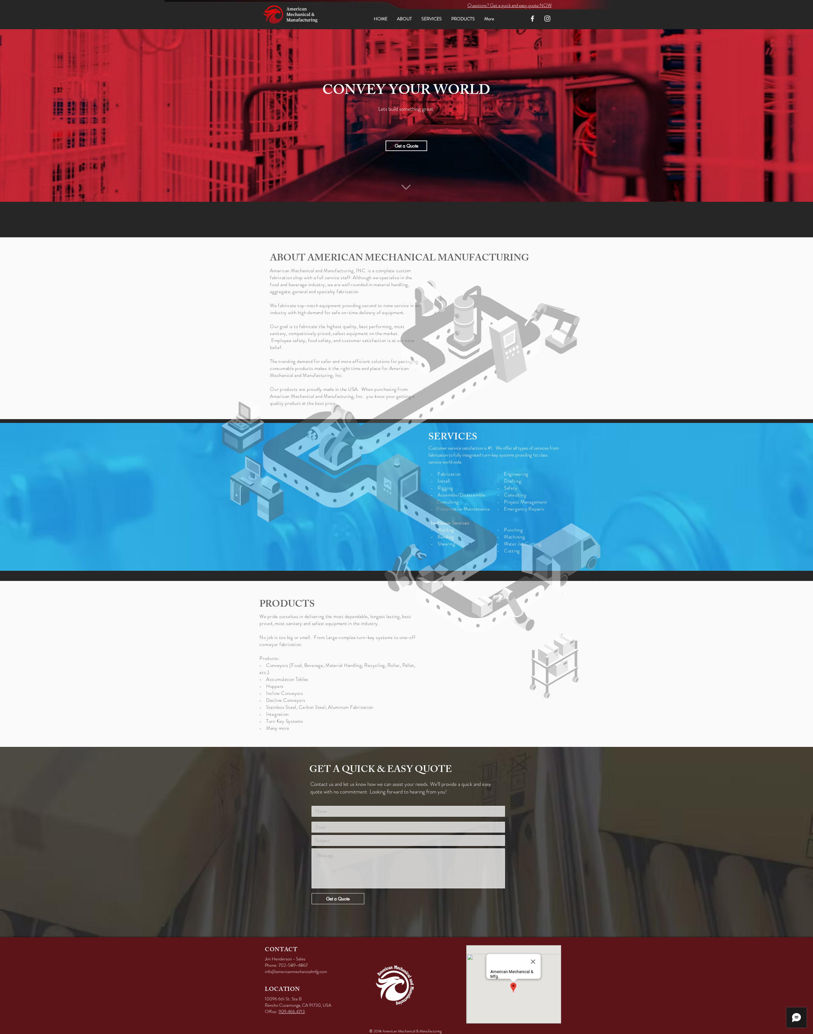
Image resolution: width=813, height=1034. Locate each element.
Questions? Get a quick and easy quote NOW (509, 5)
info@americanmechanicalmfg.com (296, 971)
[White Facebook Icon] (532, 19)
